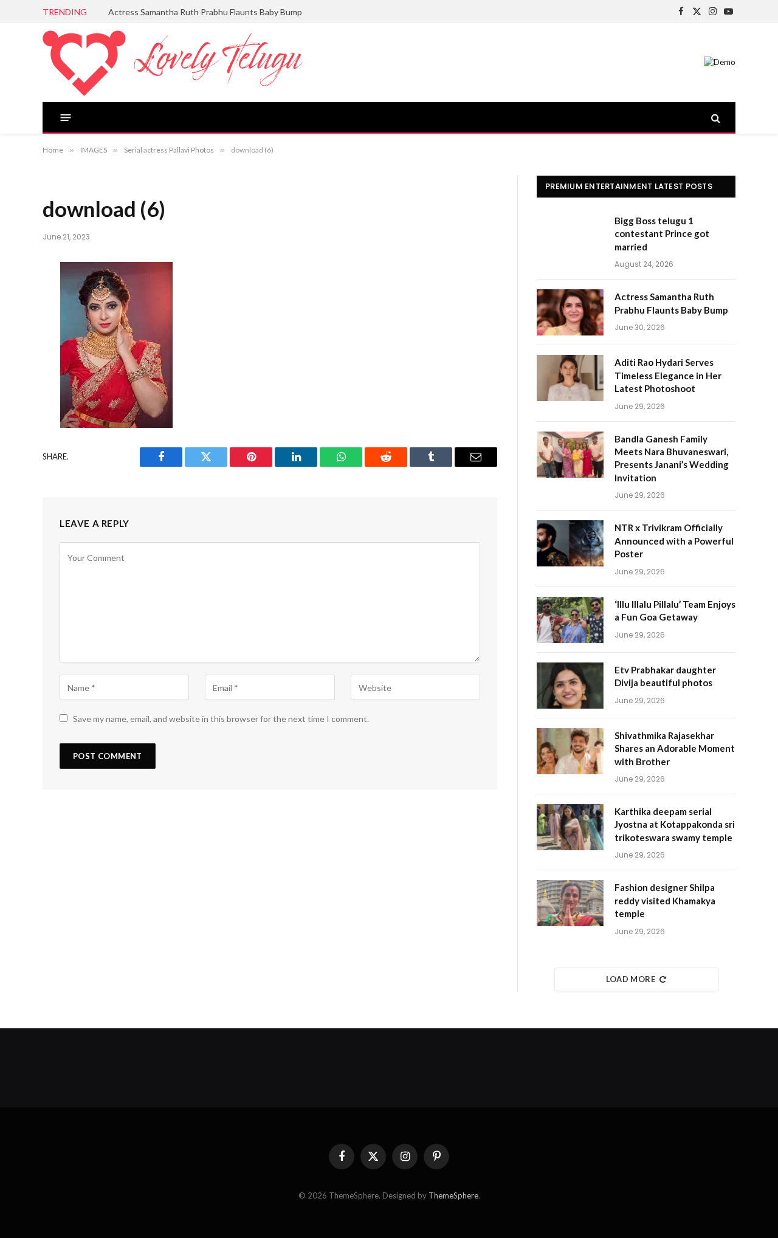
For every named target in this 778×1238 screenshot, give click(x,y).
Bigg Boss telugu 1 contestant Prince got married (661, 233)
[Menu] (66, 117)
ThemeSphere (453, 1195)
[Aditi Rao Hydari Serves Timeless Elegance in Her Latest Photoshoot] (570, 378)
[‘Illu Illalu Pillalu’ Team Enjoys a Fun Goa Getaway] (570, 620)
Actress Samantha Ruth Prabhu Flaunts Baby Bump (205, 12)
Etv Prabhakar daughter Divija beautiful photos (665, 676)
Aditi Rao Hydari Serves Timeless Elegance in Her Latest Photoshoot (667, 375)
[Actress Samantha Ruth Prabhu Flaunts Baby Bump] (570, 312)
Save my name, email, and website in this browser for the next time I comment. (221, 719)
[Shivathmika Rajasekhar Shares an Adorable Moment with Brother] (570, 751)
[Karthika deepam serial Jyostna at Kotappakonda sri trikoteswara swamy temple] (570, 827)
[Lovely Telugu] (173, 62)
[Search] (714, 117)
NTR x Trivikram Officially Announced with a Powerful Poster (674, 540)
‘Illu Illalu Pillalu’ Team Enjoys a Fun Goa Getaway (674, 610)
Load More (631, 979)
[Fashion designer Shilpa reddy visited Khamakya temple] (570, 903)
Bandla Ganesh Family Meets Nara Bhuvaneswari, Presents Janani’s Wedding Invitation (671, 458)
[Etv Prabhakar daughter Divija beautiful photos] (570, 685)
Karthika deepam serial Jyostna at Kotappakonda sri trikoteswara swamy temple (674, 824)
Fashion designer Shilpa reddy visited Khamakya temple (664, 900)
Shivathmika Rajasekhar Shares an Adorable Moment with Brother (674, 748)
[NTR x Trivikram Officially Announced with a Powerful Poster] (570, 543)
